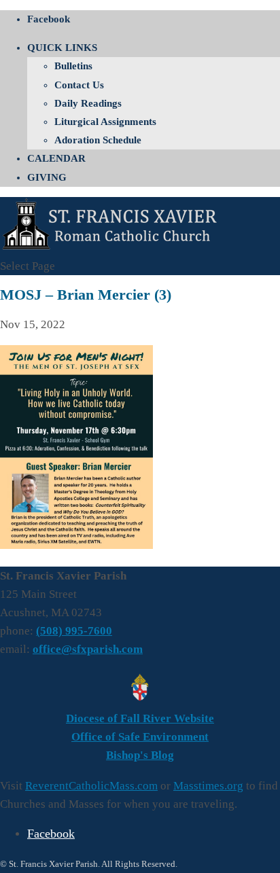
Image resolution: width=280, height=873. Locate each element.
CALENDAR (56, 158)
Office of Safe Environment (140, 736)
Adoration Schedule (97, 140)
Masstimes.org (208, 785)
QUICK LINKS (62, 47)
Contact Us (79, 84)
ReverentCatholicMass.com (91, 785)
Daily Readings (88, 103)
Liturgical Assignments (105, 121)
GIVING (47, 177)
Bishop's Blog (140, 755)
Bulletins (73, 65)
